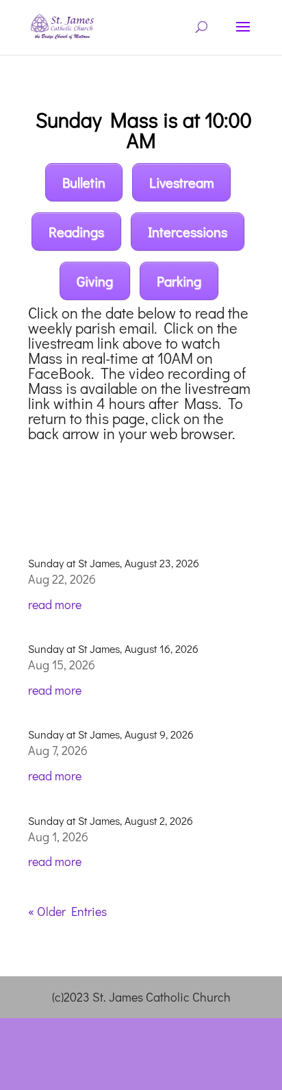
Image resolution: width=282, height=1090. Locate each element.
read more (54, 604)
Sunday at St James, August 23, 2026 (113, 563)
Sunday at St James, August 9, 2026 (111, 734)
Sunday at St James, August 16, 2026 (113, 648)
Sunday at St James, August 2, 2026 (110, 820)
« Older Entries (67, 911)
